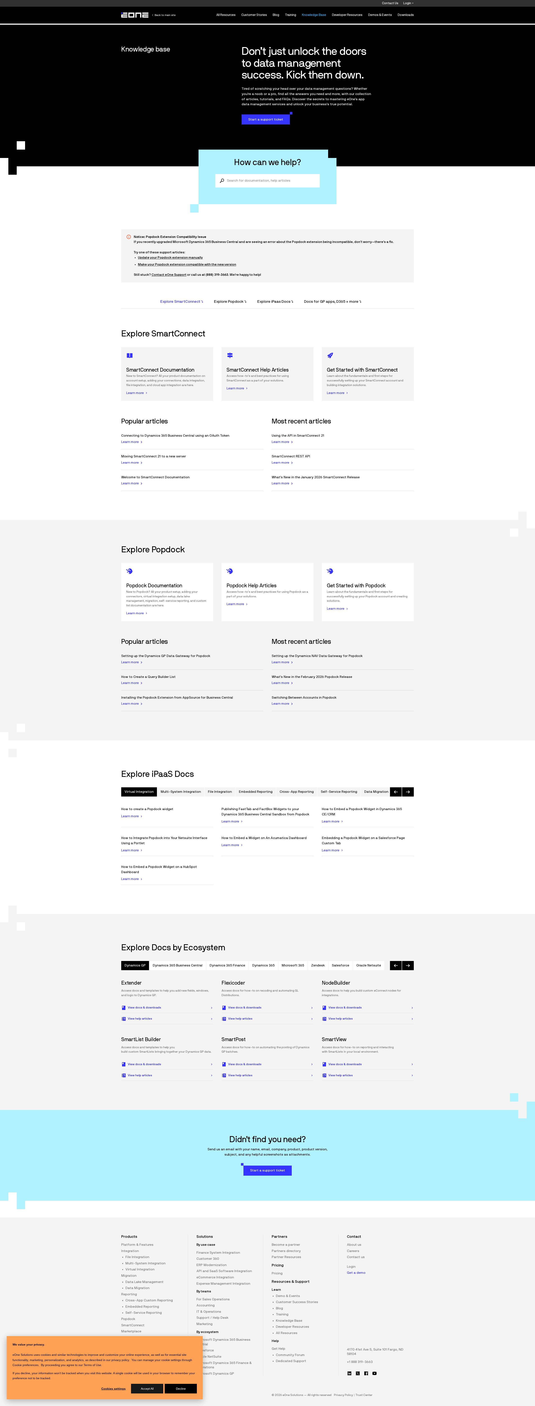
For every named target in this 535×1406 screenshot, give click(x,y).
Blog (276, 15)
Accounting (205, 1305)
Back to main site (165, 15)
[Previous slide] (396, 792)
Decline (181, 1388)
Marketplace (131, 1331)
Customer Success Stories (297, 1302)
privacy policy (120, 1360)
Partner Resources (286, 1257)
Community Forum (290, 1355)
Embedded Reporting (142, 1306)
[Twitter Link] (357, 1373)
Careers (353, 1251)
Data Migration (137, 1288)
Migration (128, 1275)
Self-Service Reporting (143, 1312)
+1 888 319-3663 (360, 1362)
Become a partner (286, 1244)
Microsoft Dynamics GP (215, 1373)
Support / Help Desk (212, 1317)
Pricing (277, 1273)
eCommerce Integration (215, 1277)
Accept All (147, 1388)
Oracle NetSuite (208, 1356)
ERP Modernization (211, 1265)
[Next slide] (408, 792)
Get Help (278, 1348)
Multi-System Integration (145, 1263)
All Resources (226, 15)
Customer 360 (207, 1258)
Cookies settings (113, 1388)
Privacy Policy (343, 1395)
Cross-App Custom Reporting (149, 1300)
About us (354, 1244)
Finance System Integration (218, 1252)
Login (407, 3)
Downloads (406, 15)
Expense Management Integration (223, 1283)
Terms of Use (92, 1365)
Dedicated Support (291, 1361)
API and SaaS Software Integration (224, 1271)
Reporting (129, 1294)
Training (290, 15)
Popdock (128, 1319)
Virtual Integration (139, 1269)
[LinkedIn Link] (349, 1373)
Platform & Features (137, 1244)
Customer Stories (254, 15)
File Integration (137, 1257)
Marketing (204, 1324)
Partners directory (286, 1251)
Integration (130, 1251)
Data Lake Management (144, 1282)
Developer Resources (347, 15)
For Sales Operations (213, 1299)
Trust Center (363, 1395)
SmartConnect (132, 1325)
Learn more (130, 442)
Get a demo (356, 1272)
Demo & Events (288, 1296)
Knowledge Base (314, 15)
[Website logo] (135, 15)
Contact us (356, 1257)
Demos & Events (380, 15)
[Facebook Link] (366, 1373)
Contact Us (390, 3)
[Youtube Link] (374, 1373)
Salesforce (205, 1350)
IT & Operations (208, 1311)
